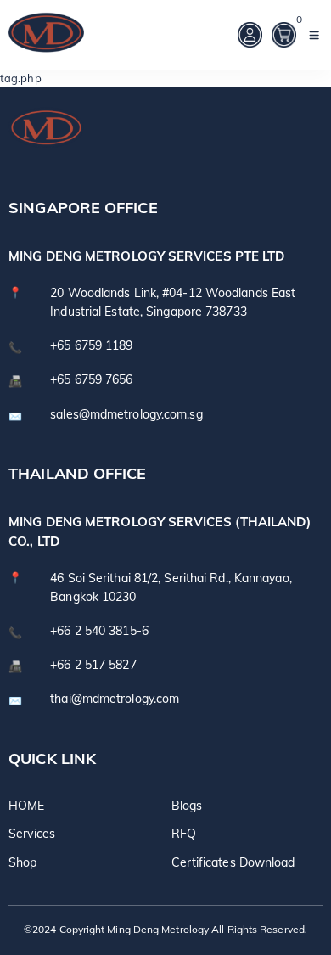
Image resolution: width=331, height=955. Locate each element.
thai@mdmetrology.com (114, 698)
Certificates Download (233, 862)
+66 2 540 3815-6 (99, 630)
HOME (26, 805)
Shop (22, 862)
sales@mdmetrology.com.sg (126, 414)
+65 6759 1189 (91, 345)
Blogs (187, 805)
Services (31, 833)
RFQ (183, 833)
